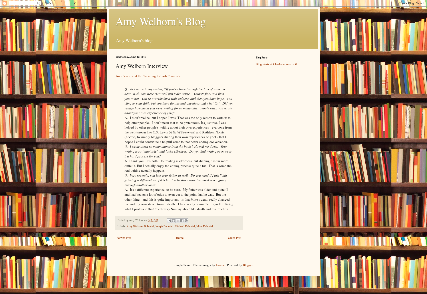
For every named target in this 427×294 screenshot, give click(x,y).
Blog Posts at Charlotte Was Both (277, 64)
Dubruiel (149, 226)
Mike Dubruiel (204, 226)
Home (179, 238)
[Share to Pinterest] (186, 220)
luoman (220, 265)
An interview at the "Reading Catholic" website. (149, 76)
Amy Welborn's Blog (161, 21)
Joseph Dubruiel (164, 226)
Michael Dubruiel (185, 226)
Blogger (248, 265)
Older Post (234, 238)
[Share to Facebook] (182, 220)
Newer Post (124, 238)
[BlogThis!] (173, 220)
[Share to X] (177, 220)
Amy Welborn (135, 226)
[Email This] (169, 220)
